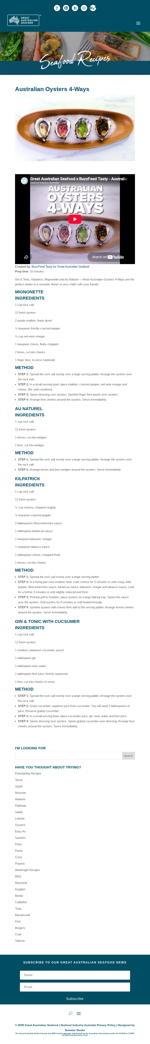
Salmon (20, 940)
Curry (18, 857)
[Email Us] (93, 8)
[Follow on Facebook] (57, 8)
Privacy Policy (106, 1025)
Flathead (20, 805)
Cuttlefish (21, 902)
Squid (18, 786)
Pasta (18, 850)
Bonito (19, 895)
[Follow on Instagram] (66, 8)
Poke (18, 844)
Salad (18, 812)
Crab (18, 934)
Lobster (20, 818)
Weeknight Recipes (27, 870)
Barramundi (22, 915)
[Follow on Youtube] (84, 8)
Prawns (20, 863)
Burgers (20, 928)
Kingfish (20, 889)
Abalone (20, 799)
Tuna (18, 908)
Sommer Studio (75, 1030)
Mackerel (21, 882)
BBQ (18, 876)
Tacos (19, 779)
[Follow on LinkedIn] (75, 8)
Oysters (20, 825)
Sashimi (20, 837)
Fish (18, 921)
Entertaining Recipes (28, 773)
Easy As (20, 831)
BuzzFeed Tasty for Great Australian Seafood (60, 266)
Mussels (20, 792)
